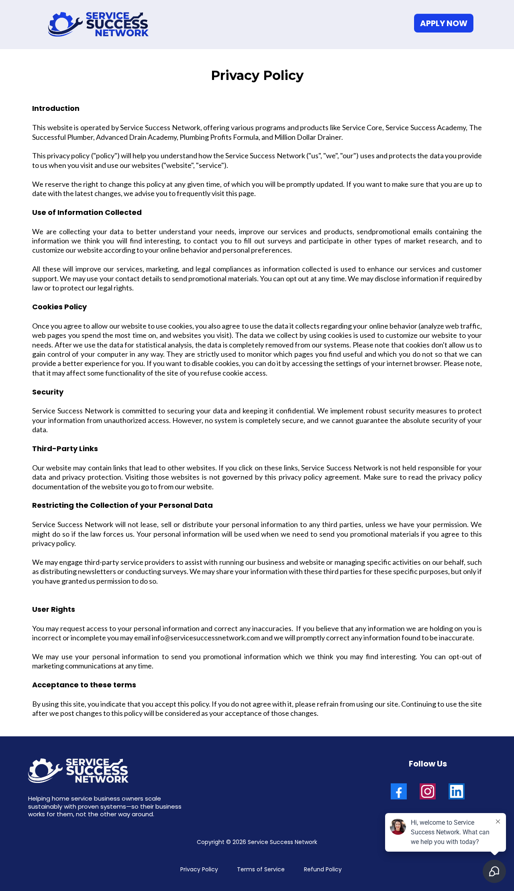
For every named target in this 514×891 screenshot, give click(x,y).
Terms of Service (261, 869)
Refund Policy (323, 869)
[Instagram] (427, 791)
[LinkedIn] (456, 791)
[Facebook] (398, 791)
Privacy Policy (199, 869)
